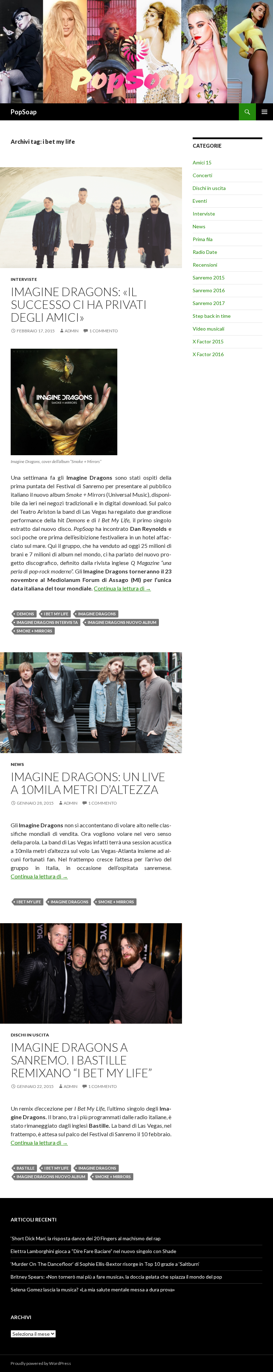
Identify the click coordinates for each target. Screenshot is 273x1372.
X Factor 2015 (208, 341)
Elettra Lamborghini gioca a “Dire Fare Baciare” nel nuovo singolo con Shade (93, 1251)
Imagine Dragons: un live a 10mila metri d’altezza (88, 782)
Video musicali (208, 329)
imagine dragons (97, 613)
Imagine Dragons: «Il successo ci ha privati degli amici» (79, 304)
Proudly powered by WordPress (41, 1363)
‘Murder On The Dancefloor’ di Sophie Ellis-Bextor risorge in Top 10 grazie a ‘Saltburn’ (105, 1264)
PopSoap (24, 112)
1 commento (103, 330)
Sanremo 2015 (209, 277)
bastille (25, 1168)
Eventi (200, 201)
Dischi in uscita (30, 1035)
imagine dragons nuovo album (122, 622)
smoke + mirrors (34, 630)
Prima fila (203, 239)
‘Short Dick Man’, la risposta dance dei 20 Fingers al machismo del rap (86, 1238)
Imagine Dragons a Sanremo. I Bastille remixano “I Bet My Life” (81, 1060)
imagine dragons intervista (47, 622)
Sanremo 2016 (209, 290)
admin (72, 330)
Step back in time (212, 316)
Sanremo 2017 (209, 303)
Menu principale (264, 111)
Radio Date (205, 252)
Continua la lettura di (122, 588)
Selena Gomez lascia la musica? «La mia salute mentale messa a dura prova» (93, 1289)
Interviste (24, 279)
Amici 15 (202, 162)
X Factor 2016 (208, 354)
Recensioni (205, 265)
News (17, 764)
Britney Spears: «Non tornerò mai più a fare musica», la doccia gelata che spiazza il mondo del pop (116, 1277)
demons (25, 613)
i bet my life (56, 613)
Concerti (202, 175)
